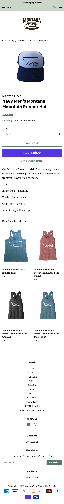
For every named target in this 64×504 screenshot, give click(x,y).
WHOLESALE (32, 477)
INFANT (32, 372)
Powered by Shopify (47, 486)
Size (4, 128)
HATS (32, 393)
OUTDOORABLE (32, 405)
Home (4, 41)
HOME (32, 368)
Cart (59, 7)
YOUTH (32, 380)
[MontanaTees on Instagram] (35, 425)
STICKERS (32, 397)
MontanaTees (31, 486)
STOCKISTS (32, 401)
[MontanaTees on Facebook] (28, 425)
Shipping (7, 120)
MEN (32, 389)
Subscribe (54, 462)
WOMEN (32, 385)
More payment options (32, 160)
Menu (9, 7)
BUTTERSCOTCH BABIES (32, 410)
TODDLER (32, 376)
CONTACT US (32, 441)
